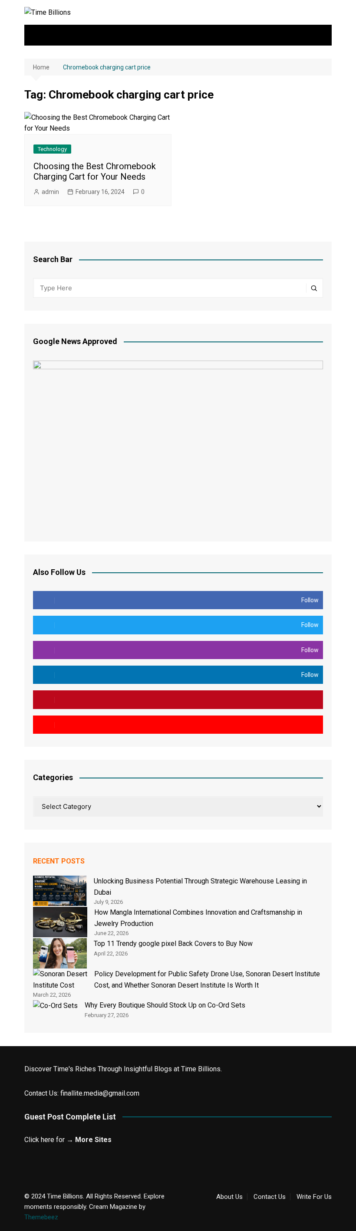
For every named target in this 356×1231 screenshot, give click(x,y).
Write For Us (314, 1196)
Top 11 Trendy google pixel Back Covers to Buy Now (173, 943)
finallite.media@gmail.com (99, 1093)
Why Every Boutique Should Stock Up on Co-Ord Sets (165, 1005)
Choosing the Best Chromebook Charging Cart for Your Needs (94, 171)
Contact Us (270, 1196)
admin (50, 191)
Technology (52, 149)
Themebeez (41, 1217)
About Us (229, 1196)
